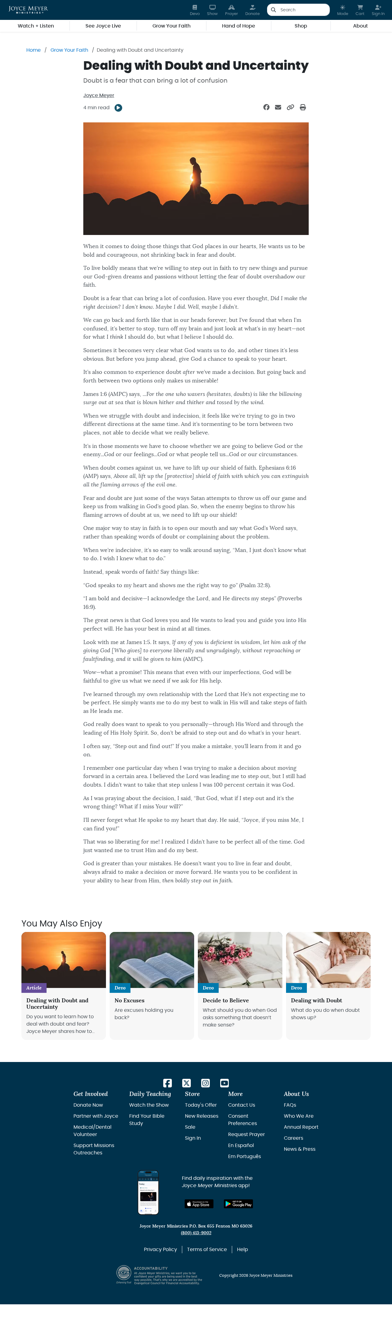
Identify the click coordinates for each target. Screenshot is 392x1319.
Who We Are (299, 1116)
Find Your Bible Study (146, 1120)
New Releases (201, 1116)
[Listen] (118, 108)
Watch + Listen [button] (36, 26)
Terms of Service (207, 1249)
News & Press (299, 1149)
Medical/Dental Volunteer (92, 1131)
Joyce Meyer (98, 95)
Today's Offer (201, 1105)
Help (242, 1249)
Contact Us (241, 1105)
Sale (190, 1127)
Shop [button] (301, 26)
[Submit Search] (273, 10)
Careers (293, 1138)
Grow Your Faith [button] (171, 26)
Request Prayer (246, 1134)
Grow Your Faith (69, 50)
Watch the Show (149, 1105)
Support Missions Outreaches (94, 1149)
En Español (241, 1145)
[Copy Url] (290, 107)
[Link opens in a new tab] (167, 1083)
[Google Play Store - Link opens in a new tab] (238, 1204)
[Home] (28, 10)
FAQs (290, 1105)
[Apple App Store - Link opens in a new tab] (199, 1204)
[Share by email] (278, 107)
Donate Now (88, 1105)
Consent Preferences (242, 1120)
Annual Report (301, 1127)
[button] (342, 9)
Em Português (244, 1156)
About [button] (360, 26)
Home (33, 50)
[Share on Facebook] (266, 107)
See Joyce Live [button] (103, 26)
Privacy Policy (160, 1249)
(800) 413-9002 (196, 1233)
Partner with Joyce (96, 1116)
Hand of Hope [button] (238, 26)
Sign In (193, 1138)
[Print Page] (303, 107)
